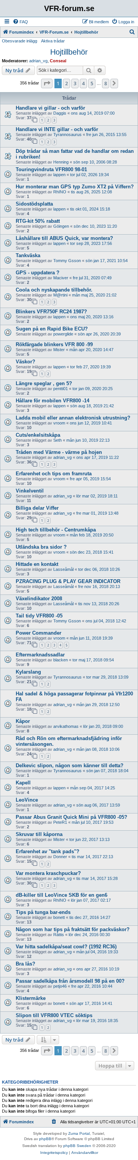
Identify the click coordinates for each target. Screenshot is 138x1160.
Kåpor (23, 721)
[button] (47, 83)
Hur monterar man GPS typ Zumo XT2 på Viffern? (75, 187)
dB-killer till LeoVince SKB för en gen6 (61, 895)
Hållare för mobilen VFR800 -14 (52, 400)
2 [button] (66, 83)
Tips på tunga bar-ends (43, 912)
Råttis (58, 934)
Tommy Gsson (67, 260)
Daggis (59, 113)
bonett (59, 917)
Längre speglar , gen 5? (44, 383)
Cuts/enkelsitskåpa (38, 435)
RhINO (59, 192)
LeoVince (27, 800)
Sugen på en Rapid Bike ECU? (52, 329)
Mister (59, 349)
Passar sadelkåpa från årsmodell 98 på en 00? (70, 981)
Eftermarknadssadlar (40, 655)
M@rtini (60, 295)
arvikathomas (66, 726)
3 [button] (75, 83)
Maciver (60, 277)
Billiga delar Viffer (37, 508)
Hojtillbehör (69, 52)
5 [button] (91, 83)
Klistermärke (31, 998)
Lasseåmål (63, 569)
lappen (59, 174)
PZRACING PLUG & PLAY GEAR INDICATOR (69, 581)
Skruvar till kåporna (39, 834)
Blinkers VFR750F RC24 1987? (51, 311)
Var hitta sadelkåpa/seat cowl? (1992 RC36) (66, 946)
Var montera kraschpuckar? (48, 873)
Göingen (61, 226)
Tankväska (28, 255)
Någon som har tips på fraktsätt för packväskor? (73, 929)
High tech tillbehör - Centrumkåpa (56, 530)
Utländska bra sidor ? (41, 547)
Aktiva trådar (53, 41)
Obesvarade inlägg (19, 41)
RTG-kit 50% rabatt (38, 221)
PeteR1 (60, 822)
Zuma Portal (79, 1133)
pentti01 (60, 388)
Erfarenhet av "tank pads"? (47, 851)
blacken (60, 660)
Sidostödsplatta (34, 204)
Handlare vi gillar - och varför (50, 108)
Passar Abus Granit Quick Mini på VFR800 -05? (71, 817)
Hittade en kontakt (37, 564)
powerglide (63, 334)
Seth (57, 440)
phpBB (45, 1139)
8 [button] (105, 83)
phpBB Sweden (77, 1146)
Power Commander (38, 633)
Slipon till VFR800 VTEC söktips (54, 1015)
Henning (61, 162)
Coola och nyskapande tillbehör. (54, 290)
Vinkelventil (30, 491)
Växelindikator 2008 (39, 598)
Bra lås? (25, 964)
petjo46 (60, 986)
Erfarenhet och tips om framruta (54, 473)
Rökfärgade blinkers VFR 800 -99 (54, 344)
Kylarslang (28, 672)
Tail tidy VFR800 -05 (39, 616)
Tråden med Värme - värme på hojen (59, 452)
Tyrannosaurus (67, 134)
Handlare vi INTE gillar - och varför (57, 129)
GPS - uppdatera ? (37, 272)
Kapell (23, 783)
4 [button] (83, 83)
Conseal (58, 60)
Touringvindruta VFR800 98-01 (51, 169)
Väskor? (25, 362)
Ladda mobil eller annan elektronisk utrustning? (73, 418)
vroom (59, 423)
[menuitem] (20, 21)
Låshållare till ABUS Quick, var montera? (64, 238)
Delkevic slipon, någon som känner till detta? (69, 765)
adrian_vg (38, 60)
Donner (60, 856)
